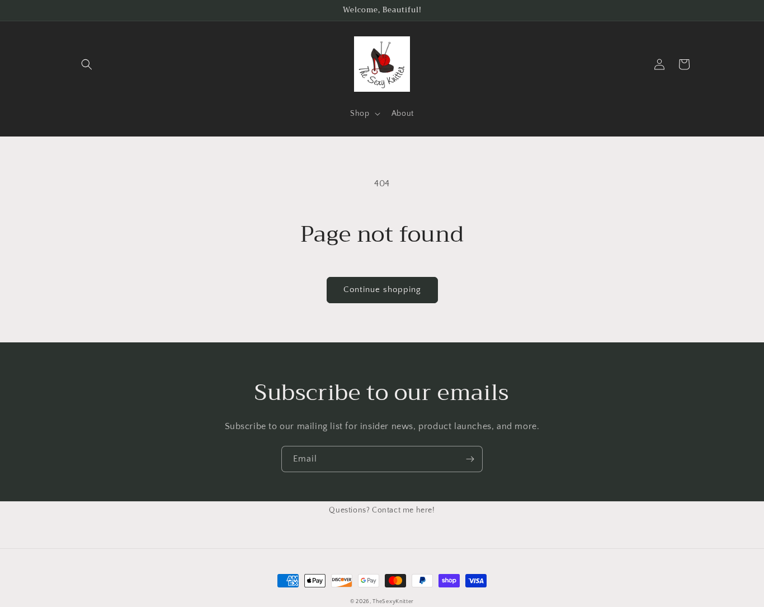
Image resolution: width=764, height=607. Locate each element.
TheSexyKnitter (393, 602)
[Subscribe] (470, 459)
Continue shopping (382, 289)
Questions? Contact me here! (382, 510)
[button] (86, 64)
